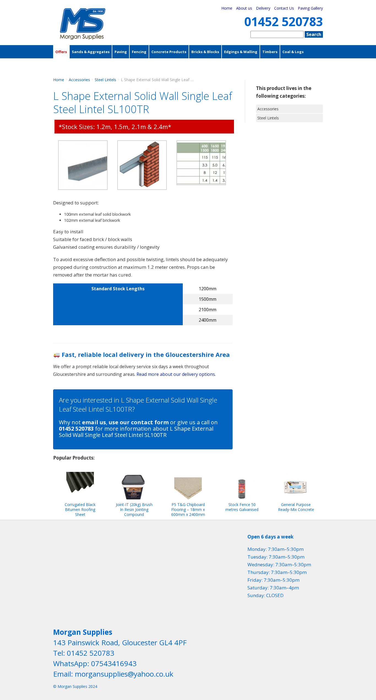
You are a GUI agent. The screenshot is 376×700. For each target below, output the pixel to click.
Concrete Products (168, 51)
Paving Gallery (310, 8)
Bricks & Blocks (205, 51)
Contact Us (284, 8)
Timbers (269, 51)
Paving (121, 51)
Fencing (139, 51)
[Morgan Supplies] (82, 38)
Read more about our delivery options (176, 374)
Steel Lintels (105, 79)
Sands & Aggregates (91, 51)
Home (226, 8)
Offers (61, 51)
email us (94, 422)
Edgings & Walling (240, 51)
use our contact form (139, 422)
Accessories (67, 64)
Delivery (263, 8)
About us (244, 8)
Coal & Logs (293, 51)
